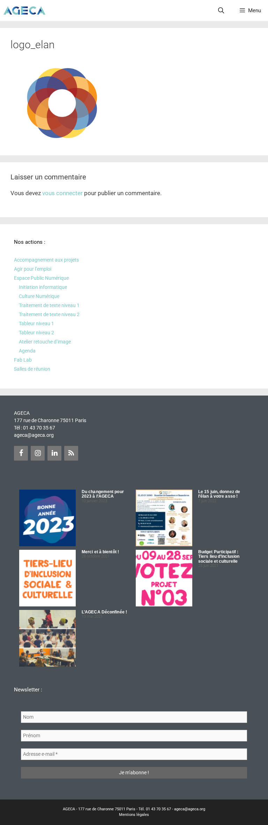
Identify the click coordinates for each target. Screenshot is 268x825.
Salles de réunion (32, 369)
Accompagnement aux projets (46, 260)
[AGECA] (24, 10)
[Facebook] (21, 453)
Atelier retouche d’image (45, 341)
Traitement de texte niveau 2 (49, 314)
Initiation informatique (43, 287)
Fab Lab (23, 360)
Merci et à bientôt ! (100, 551)
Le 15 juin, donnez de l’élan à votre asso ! (219, 494)
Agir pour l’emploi (32, 269)
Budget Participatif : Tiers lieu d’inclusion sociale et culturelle (218, 556)
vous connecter (62, 193)
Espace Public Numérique (41, 278)
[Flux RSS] (71, 453)
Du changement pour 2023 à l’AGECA (103, 494)
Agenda (27, 351)
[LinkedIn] (54, 453)
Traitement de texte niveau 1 (49, 305)
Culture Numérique (39, 296)
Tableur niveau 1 (36, 323)
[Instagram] (38, 453)
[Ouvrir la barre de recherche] (221, 10)
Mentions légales (134, 814)
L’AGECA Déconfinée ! (104, 612)
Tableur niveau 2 (36, 332)
